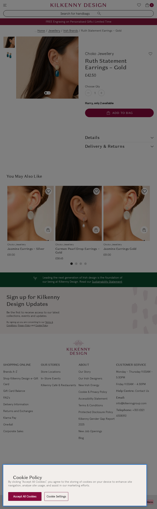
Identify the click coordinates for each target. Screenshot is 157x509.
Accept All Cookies (24, 496)
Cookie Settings (56, 496)
